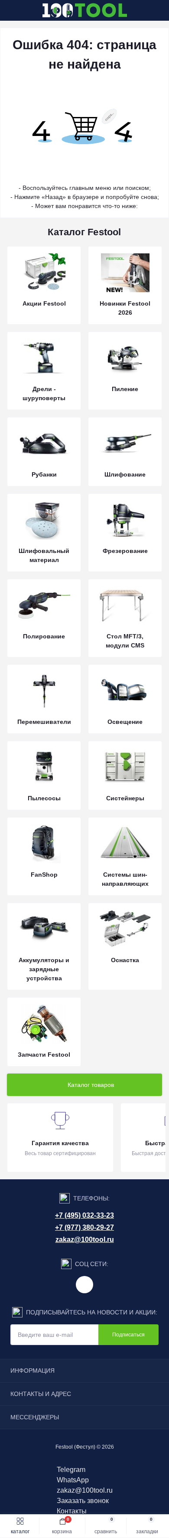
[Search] (27, 10)
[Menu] (11, 10)
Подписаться (128, 1335)
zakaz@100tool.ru (84, 1239)
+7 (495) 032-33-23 (84, 1215)
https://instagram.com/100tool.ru (84, 1284)
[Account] (159, 10)
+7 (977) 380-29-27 (84, 1227)
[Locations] (144, 10)
